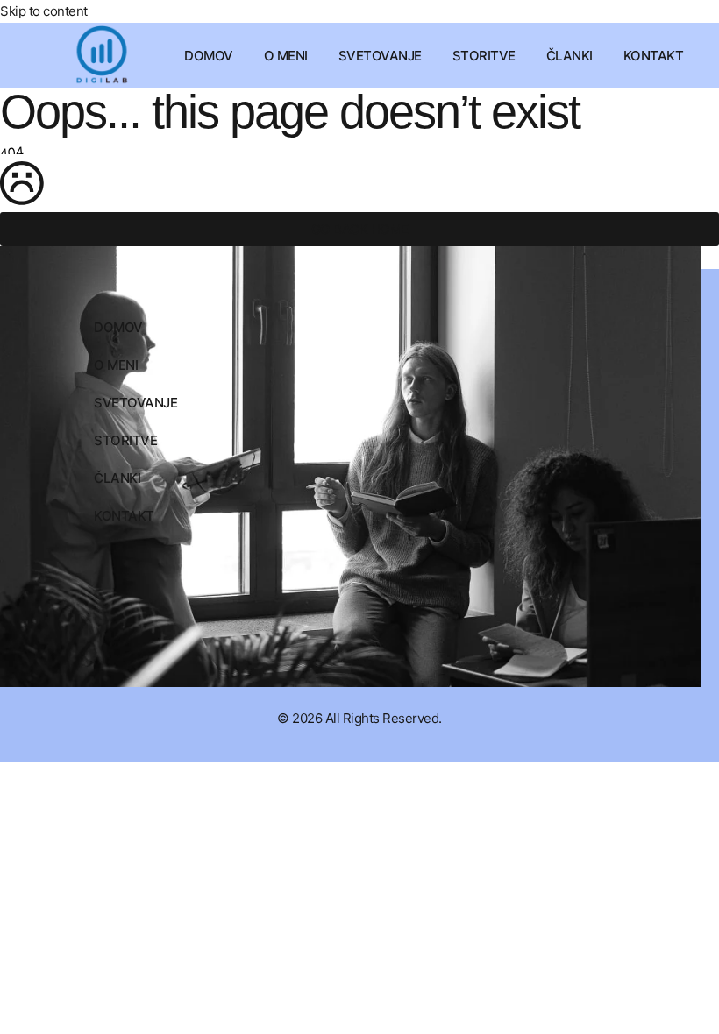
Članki (569, 55)
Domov (208, 55)
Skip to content (44, 11)
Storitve (484, 55)
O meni (286, 55)
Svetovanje (380, 55)
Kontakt (653, 55)
